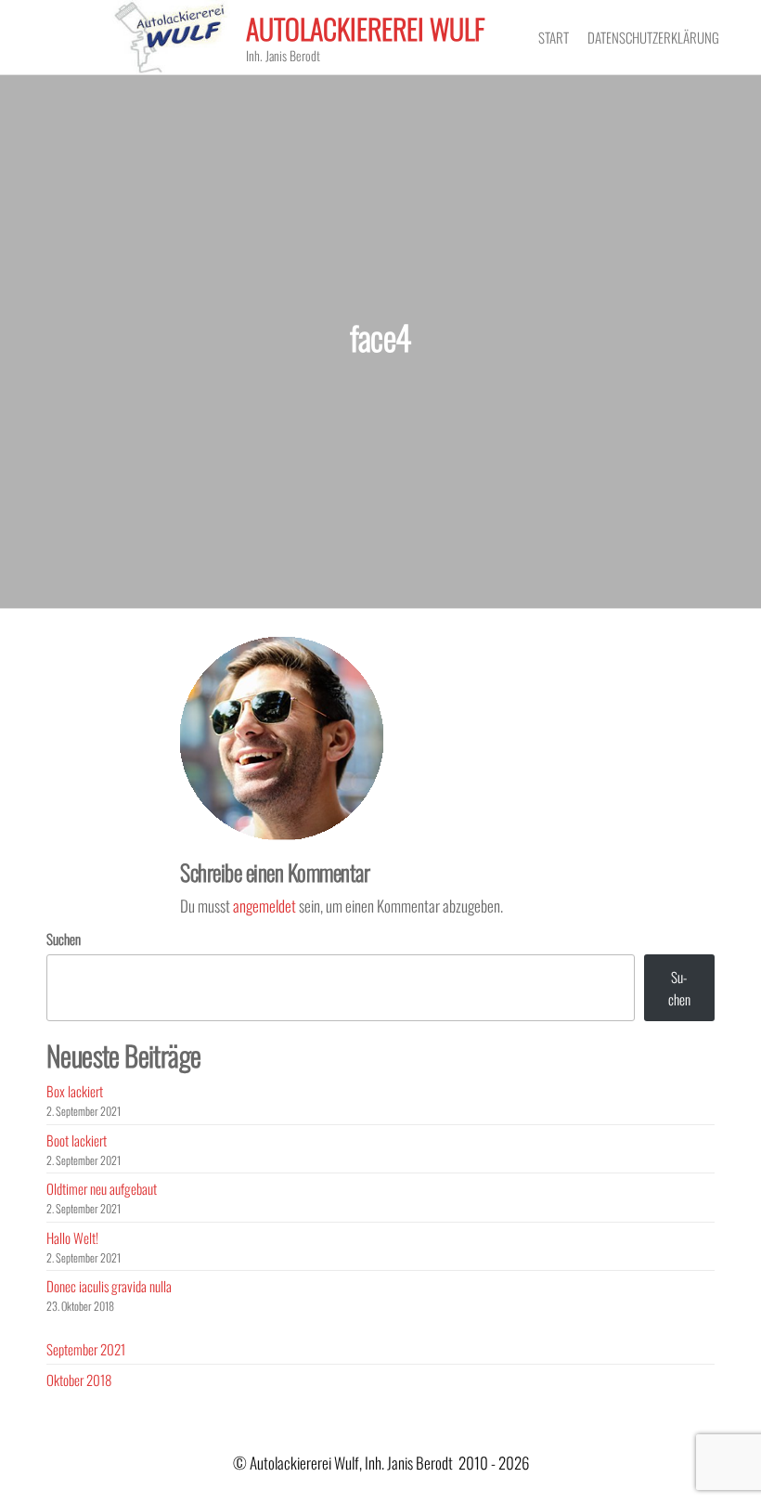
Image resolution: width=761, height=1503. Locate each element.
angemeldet (264, 905)
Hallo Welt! (72, 1237)
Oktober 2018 (78, 1379)
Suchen (63, 938)
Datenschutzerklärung (653, 37)
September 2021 (85, 1349)
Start (553, 37)
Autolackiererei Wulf (365, 28)
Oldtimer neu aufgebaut (101, 1188)
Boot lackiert (76, 1140)
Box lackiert (74, 1091)
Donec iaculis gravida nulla (109, 1286)
